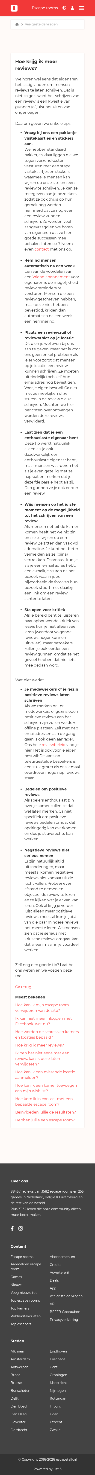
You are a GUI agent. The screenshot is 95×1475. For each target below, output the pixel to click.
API (52, 1304)
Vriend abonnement (51, 277)
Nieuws (16, 1285)
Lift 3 (57, 1469)
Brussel (17, 1383)
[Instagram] (20, 1228)
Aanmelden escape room (26, 1266)
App (53, 1288)
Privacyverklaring (64, 1320)
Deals (54, 1280)
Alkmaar (17, 1351)
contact (42, 249)
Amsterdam (20, 1359)
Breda (15, 1375)
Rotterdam (59, 1398)
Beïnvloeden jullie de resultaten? (45, 1112)
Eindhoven (58, 1351)
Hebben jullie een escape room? (45, 1120)
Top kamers (20, 1308)
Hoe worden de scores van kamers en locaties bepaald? (47, 1035)
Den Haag (19, 1414)
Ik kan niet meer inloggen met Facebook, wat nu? (43, 1021)
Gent (54, 1367)
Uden (54, 1414)
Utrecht (56, 1422)
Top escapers (21, 1324)
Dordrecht (19, 1430)
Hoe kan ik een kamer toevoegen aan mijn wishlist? (46, 1088)
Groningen (58, 1375)
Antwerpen (19, 1367)
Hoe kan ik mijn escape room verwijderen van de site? (42, 1008)
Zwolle (55, 1430)
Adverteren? (59, 1272)
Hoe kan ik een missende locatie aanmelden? (45, 1075)
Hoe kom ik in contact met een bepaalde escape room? (44, 1102)
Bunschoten (20, 1391)
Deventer (18, 1422)
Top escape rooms (25, 1300)
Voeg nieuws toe (24, 1293)
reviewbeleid (53, 745)
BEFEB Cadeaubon (65, 1312)
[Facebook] (12, 1228)
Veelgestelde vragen (41, 24)
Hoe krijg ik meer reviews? (39, 1045)
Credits (55, 1265)
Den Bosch (19, 1406)
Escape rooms (45, 8)
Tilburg (55, 1406)
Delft (15, 1398)
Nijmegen (58, 1391)
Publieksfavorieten (26, 1316)
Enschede (57, 1359)
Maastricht (58, 1383)
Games (16, 1277)
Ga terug (23, 987)
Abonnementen (62, 1257)
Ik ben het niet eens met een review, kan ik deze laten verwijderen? (42, 1058)
